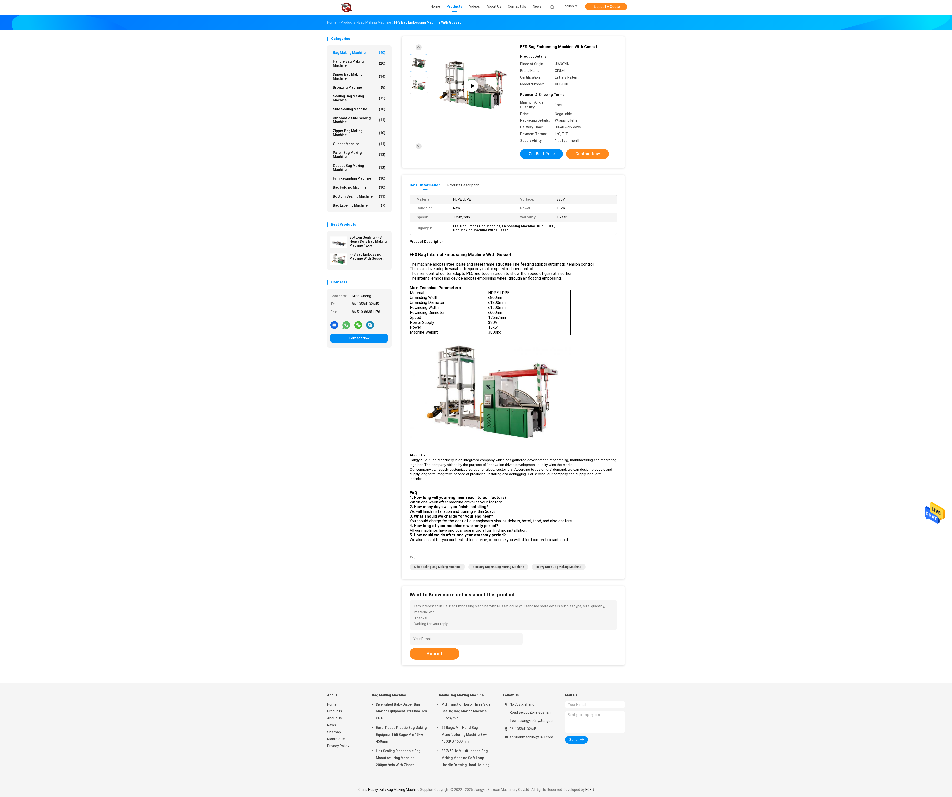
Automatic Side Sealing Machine (359, 120)
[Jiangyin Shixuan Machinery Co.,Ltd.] (346, 7)
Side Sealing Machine (359, 109)
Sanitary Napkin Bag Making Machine (498, 567)
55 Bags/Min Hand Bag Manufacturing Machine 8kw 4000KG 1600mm (464, 734)
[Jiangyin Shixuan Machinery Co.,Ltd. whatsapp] (346, 325)
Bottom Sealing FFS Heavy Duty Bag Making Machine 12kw (368, 241)
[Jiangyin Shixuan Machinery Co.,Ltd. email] (334, 325)
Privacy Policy (338, 746)
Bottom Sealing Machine (359, 196)
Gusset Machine (359, 144)
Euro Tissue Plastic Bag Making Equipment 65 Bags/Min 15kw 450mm (401, 734)
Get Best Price (542, 153)
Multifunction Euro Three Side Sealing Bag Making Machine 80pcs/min (465, 711)
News (331, 725)
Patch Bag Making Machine (359, 155)
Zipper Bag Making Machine (359, 133)
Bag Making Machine (359, 53)
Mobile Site (336, 739)
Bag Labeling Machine (359, 205)
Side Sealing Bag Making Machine (437, 567)
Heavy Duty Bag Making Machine (558, 567)
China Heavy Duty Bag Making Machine (388, 790)
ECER (589, 790)
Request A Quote (606, 7)
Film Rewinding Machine (359, 178)
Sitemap (334, 732)
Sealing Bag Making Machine (359, 98)
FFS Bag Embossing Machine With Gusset (366, 256)
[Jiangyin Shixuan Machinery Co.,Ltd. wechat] (358, 325)
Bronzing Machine (359, 87)
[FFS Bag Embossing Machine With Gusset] (338, 259)
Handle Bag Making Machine (359, 63)
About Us (334, 718)
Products (334, 711)
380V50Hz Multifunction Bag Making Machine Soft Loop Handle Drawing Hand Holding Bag (465, 758)
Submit (434, 654)
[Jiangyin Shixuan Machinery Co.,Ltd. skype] (370, 325)
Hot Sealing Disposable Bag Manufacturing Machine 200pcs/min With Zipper (398, 758)
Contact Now (359, 338)
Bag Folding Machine (359, 187)
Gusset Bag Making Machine (359, 168)
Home (332, 704)
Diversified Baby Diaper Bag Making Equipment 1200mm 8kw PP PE (401, 711)
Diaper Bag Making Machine (359, 76)
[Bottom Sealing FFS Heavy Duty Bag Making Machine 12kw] (338, 242)
